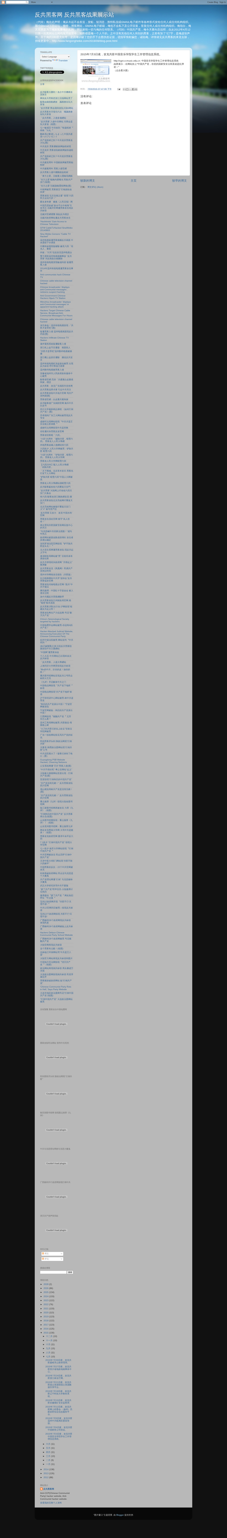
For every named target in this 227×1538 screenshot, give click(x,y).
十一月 (49, 1340)
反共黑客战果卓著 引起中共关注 (55, 389)
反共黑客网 (48, 1489)
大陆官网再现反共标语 (51, 945)
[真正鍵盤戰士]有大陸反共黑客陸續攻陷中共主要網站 (56, 647)
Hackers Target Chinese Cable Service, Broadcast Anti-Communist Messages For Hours (56, 313)
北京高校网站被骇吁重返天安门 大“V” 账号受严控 (55, 508)
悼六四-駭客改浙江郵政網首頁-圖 (56, 497)
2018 (46, 1320)
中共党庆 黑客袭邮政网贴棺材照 (55, 146)
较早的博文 (179, 180)
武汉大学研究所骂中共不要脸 (54, 886)
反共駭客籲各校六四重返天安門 (55, 487)
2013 (46, 1473)
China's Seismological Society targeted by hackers (54, 620)
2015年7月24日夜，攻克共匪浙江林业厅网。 (58, 1377)
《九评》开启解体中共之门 (53, 682)
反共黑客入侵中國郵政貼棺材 (54, 172)
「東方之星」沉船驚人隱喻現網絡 (56, 176)
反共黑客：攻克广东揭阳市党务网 (56, 386)
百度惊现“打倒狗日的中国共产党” (56, 779)
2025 (46, 1292)
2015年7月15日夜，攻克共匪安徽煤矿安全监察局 (58, 1401)
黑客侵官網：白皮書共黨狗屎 (54, 399)
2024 (46, 1296)
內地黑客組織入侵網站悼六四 (54, 445)
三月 (48, 1456)
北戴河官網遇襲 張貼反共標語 (54, 214)
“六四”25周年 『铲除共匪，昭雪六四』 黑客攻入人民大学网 (56, 456)
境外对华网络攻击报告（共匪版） (56, 574)
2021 (46, 1308)
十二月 (49, 1336)
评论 (46, 1259)
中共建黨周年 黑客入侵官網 (53, 168)
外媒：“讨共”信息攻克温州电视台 (56, 252)
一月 (48, 1464)
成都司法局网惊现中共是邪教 (54, 428)
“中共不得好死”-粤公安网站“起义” (56, 769)
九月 (48, 1348)
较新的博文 (87, 180)
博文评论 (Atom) (95, 187)
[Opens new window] (95, 71)
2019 (46, 1316)
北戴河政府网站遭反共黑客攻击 (55, 218)
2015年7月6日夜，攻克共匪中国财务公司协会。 (58, 1428)
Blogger (120, 1515)
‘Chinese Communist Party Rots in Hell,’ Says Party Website (55, 988)
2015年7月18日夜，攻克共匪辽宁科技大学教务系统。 (58, 1393)
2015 (46, 1333)
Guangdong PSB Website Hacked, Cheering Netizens (53, 761)
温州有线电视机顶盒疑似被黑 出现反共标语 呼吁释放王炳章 (56, 364)
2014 (46, 1469)
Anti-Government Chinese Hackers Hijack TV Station (52, 297)
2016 (46, 1329)
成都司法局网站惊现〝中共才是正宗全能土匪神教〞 (56, 422)
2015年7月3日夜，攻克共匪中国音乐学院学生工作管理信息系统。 (58, 1436)
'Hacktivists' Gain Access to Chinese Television (53, 222)
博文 (46, 1254)
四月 (48, 1452)
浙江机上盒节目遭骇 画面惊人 (55, 347)
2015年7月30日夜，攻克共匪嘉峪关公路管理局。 (58, 1361)
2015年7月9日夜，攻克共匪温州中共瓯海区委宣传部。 (58, 1420)
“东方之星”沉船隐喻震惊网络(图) (55, 186)
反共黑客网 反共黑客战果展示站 (74, 15)
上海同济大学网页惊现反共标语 (55, 666)
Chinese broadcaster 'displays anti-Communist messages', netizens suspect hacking (54, 289)
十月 (48, 1344)
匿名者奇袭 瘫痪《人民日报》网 (56, 202)
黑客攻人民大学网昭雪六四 (53, 461)
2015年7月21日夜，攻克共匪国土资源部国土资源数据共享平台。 (58, 1384)
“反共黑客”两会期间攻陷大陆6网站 (56, 108)
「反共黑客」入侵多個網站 (53, 118)
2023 (46, 1300)
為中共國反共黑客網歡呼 (52, 597)
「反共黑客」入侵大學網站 (53, 662)
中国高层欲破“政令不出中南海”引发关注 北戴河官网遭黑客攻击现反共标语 (56, 208)
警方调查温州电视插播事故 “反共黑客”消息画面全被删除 (56, 257)
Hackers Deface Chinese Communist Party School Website (56, 933)
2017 (46, 1325)
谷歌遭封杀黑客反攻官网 (52, 431)
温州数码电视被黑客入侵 (52, 370)
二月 (48, 1460)
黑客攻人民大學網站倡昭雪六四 (55, 483)
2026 (46, 1288)
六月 (48, 1444)
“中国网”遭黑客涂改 (49, 652)
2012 (46, 1477)
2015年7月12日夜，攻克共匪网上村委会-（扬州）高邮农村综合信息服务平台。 (58, 1410)
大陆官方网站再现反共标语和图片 (56, 958)
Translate (63, 60)
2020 (46, 1312)
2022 (46, 1304)
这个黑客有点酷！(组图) (51, 948)
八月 (48, 1352)
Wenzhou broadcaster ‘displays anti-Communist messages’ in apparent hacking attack (55, 304)
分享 (42, 84)
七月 (48, 1356)
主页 (134, 180)
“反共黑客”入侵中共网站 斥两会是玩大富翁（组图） (56, 123)
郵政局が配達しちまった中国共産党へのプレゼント (56, 135)
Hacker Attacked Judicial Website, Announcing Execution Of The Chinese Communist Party (56, 633)
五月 (48, 1448)
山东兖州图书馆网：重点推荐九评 (56, 826)
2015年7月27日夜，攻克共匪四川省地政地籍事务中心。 (58, 1369)
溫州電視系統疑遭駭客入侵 (53, 344)
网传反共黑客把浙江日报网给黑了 (56, 98)
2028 (46, 1284)
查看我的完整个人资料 (51, 1503)
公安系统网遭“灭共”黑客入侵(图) (55, 766)
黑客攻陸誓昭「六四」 (51, 435)
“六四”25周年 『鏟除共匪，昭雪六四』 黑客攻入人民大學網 (56, 440)
